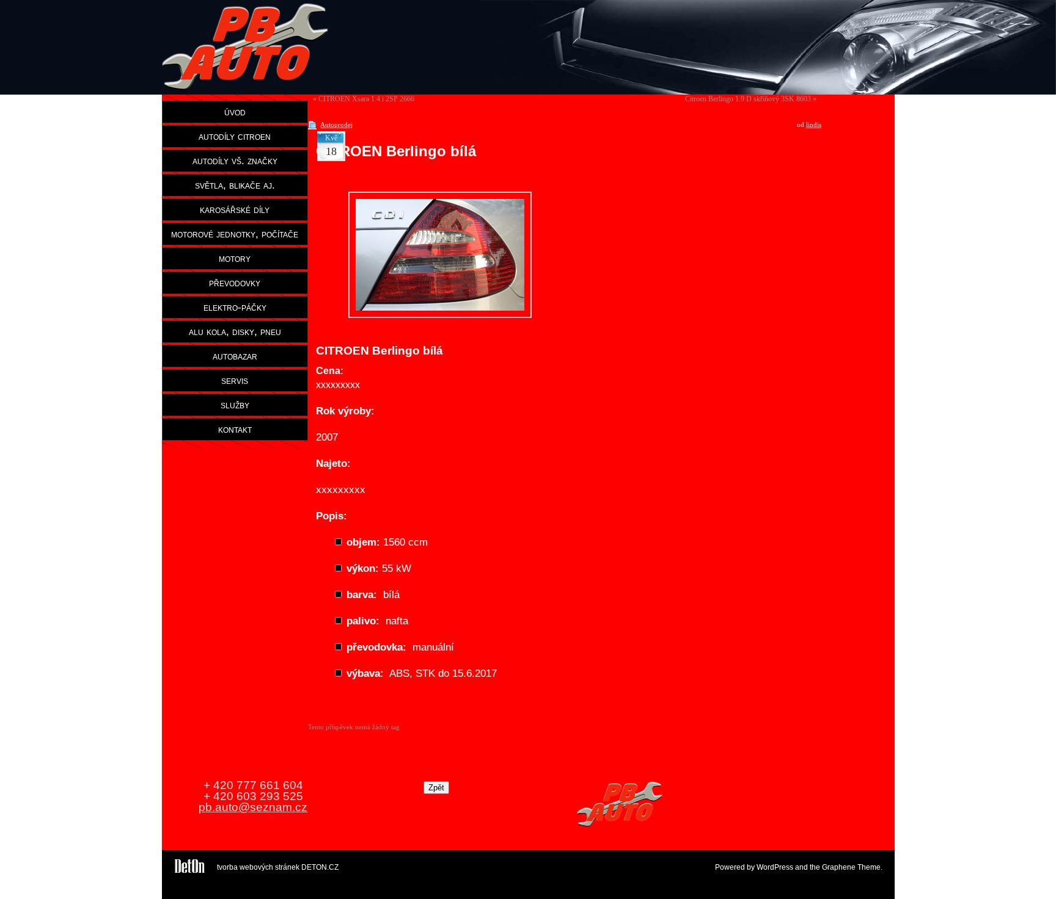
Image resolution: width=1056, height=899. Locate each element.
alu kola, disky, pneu (235, 331)
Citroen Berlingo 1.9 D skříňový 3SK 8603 (748, 99)
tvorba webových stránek (258, 867)
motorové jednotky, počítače (234, 234)
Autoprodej (336, 124)
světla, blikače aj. (235, 185)
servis (234, 380)
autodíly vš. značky (235, 160)
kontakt (235, 429)
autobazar (235, 356)
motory (235, 258)
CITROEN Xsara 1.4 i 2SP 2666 (366, 99)
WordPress (775, 867)
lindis (813, 124)
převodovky (234, 282)
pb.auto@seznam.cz (253, 807)
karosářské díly (235, 209)
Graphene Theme (851, 867)
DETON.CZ (320, 867)
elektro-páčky (235, 307)
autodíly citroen (235, 136)
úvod (235, 112)
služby (235, 405)
